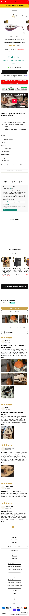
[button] (12, 45)
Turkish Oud (14, 590)
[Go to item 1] (6, 319)
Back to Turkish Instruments (15, 286)
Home (6, 39)
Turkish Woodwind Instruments (14, 569)
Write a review (14, 308)
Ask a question (14, 174)
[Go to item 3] (22, 319)
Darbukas (14, 555)
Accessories (14, 558)
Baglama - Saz (14, 550)
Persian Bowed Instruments (14, 582)
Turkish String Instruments (14, 563)
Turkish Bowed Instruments (14, 566)
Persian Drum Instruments (14, 587)
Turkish (14, 561)
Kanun (14, 596)
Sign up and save (14, 546)
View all (14, 253)
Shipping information (14, 170)
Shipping (14, 542)
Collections (11, 39)
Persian (14, 577)
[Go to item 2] (14, 319)
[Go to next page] (19, 527)
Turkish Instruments (19, 39)
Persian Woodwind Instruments (14, 585)
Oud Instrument (14, 553)
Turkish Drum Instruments (14, 572)
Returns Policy (14, 539)
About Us (14, 537)
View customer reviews (10, 209)
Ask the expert (14, 177)
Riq (14, 598)
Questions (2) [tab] (21, 327)
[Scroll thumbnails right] (26, 319)
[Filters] (3, 332)
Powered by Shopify (14, 614)
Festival (14, 593)
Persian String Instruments (14, 579)
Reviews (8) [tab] (8, 327)
